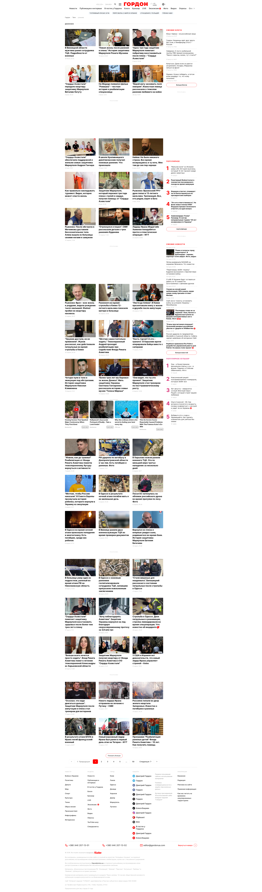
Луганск (113, 807)
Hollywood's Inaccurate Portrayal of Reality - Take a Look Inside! (100, 422)
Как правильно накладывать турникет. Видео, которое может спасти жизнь (80, 193)
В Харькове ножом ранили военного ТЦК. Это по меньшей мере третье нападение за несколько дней (146, 462)
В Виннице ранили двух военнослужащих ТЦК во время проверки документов (114, 532)
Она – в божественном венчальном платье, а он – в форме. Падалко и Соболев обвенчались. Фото (182, 367)
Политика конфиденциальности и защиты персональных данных (163, 786)
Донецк (113, 789)
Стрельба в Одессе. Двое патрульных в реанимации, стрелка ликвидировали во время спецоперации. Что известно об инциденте (147, 621)
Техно (67, 802)
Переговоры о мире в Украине (125, 13)
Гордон (67, 17)
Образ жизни (70, 807)
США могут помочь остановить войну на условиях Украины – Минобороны (179, 303)
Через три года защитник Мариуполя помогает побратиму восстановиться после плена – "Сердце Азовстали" (147, 53)
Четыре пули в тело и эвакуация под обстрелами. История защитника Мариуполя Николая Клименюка (79, 383)
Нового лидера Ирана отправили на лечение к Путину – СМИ (111, 703)
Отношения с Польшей (149, 13)
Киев (112, 776)
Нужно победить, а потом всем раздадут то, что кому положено (180, 76)
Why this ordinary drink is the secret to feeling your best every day (126, 422)
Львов (112, 780)
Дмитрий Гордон (143, 776)
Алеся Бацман (142, 808)
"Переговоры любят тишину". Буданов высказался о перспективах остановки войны (181, 272)
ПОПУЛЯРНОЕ (173, 161)
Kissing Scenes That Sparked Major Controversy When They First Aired (76, 422)
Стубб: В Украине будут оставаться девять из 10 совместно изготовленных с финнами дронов (180, 281)
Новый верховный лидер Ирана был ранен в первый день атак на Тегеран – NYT (113, 739)
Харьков (113, 793)
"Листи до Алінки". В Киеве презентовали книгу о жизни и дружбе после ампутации (147, 305)
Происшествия (71, 811)
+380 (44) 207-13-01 (79, 845)
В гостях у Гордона (113, 8)
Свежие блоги (174, 30)
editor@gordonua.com (154, 845)
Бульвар (136, 8)
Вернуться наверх (185, 845)
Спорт (67, 793)
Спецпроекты (93, 827)
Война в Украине (71, 776)
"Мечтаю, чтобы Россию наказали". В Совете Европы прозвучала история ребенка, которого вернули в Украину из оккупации (80, 499)
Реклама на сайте (185, 785)
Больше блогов (181, 85)
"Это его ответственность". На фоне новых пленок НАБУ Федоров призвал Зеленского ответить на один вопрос (183, 206)
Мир (67, 789)
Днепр (112, 798)
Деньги (68, 785)
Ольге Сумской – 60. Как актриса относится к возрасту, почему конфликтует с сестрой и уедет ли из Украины (184, 405)
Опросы (182, 8)
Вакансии (181, 776)
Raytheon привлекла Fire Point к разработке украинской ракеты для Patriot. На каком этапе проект (181, 346)
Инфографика (70, 815)
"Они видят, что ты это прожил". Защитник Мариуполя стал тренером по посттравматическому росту (146, 383)
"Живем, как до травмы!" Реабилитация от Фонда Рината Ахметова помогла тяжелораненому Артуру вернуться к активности (78, 462)
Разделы (91, 771)
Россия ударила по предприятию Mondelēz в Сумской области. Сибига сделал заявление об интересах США (181, 336)
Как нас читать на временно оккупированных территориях (185, 797)
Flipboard (140, 817)
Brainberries (68, 427)
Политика (69, 780)
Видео (174, 8)
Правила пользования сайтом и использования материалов (163, 776)
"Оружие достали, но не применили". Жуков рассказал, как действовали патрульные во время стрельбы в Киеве (80, 344)
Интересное (70, 820)
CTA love (117, 427)
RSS (138, 822)
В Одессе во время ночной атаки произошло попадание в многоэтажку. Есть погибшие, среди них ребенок (80, 535)
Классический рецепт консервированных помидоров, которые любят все (184, 379)
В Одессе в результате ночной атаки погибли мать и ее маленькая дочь (114, 496)
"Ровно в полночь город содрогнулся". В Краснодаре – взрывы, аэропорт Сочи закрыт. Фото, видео (181, 253)
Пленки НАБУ (167, 13)
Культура (68, 798)
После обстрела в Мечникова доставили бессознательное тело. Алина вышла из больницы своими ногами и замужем (79, 232)
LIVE (144, 8)
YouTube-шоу (93, 822)
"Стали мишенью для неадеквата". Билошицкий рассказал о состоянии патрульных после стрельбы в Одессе (147, 583)
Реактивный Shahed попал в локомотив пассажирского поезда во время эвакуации (182, 182)
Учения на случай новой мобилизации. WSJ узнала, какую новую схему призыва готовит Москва (180, 292)
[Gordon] (136, 4)
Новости (73, 8)
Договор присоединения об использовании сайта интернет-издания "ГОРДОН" (163, 796)
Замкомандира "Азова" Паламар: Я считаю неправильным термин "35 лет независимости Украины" (183, 219)
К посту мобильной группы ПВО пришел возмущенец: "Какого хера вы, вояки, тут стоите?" (181, 54)
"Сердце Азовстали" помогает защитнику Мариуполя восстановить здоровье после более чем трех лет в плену (79, 621)
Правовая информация (187, 789)
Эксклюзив (154, 8)
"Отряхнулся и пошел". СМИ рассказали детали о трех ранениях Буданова (113, 229)
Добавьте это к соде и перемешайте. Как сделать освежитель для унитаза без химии (182, 418)
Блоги (127, 8)
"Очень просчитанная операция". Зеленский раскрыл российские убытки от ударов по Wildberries (180, 326)
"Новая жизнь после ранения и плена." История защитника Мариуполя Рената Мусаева (114, 50)
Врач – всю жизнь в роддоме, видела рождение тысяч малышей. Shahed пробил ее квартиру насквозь (80, 308)
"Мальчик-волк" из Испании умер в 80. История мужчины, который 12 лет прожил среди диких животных (183, 170)
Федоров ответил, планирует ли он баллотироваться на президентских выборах (183, 193)
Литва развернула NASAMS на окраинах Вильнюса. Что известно (180, 263)
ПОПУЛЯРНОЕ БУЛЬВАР (177, 359)
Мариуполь (114, 802)
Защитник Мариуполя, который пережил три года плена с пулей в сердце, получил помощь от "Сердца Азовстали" (113, 196)
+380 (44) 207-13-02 (116, 845)
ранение (81, 17)
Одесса (113, 785)
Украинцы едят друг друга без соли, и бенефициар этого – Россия (180, 42)
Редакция (181, 780)
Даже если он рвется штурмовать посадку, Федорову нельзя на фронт (179, 66)
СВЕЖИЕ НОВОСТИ (175, 244)
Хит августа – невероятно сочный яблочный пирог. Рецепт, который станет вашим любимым (183, 392)
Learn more (85, 427)
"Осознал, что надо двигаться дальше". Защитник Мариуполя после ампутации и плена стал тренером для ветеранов (79, 706)
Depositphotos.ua (97, 863)
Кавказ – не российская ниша (181, 34)
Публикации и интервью (91, 8)
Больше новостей (181, 352)
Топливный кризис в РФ (99, 13)
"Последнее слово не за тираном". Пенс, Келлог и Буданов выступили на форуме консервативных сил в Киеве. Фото (181, 314)
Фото (165, 8)
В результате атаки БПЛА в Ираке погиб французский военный (79, 739)
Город (112, 771)
